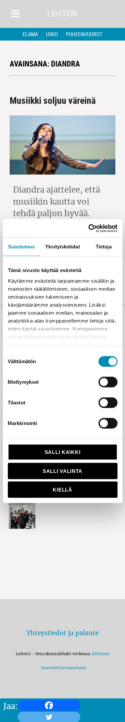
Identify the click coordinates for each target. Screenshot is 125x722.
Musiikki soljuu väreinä (53, 100)
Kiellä (62, 490)
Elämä (30, 34)
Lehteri (62, 13)
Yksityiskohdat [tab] (62, 246)
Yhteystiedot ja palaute (62, 633)
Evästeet (100, 653)
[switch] (107, 382)
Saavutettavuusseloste (62, 667)
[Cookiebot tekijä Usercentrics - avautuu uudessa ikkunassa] (89, 228)
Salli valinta (62, 471)
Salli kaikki (62, 452)
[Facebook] (49, 705)
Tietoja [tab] (104, 246)
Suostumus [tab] (21, 246)
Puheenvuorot (84, 34)
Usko (52, 34)
